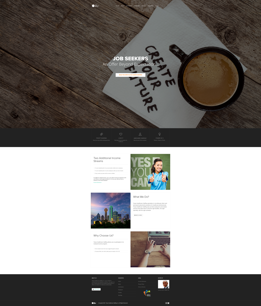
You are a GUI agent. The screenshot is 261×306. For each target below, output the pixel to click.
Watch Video (138, 215)
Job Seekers (129, 6)
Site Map (120, 295)
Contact (144, 6)
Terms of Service (141, 286)
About (122, 6)
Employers (137, 6)
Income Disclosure (97, 182)
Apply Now (150, 6)
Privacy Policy (141, 284)
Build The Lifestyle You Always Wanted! (130, 75)
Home (117, 6)
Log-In (156, 6)
